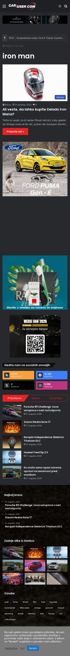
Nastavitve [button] (11, 648)
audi (6, 602)
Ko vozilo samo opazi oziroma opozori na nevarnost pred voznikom (42, 471)
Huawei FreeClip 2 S (36, 452)
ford (43, 602)
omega (37, 607)
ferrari (25, 602)
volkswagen (10, 619)
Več (22, 648)
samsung (8, 613)
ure (60, 613)
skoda (20, 613)
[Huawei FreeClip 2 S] (12, 457)
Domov (9, 45)
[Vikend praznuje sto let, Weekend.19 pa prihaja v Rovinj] (13, 579)
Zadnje (35, 398)
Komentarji (55, 398)
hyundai (53, 602)
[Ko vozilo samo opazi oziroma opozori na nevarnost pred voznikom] (12, 472)
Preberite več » (15, 131)
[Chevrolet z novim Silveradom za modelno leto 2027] (35, 579)
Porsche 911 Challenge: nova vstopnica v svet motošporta (42, 408)
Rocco (8, 104)
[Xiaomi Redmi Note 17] (12, 426)
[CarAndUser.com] (22, 6)
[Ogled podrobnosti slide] (35, 20)
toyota (51, 613)
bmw (15, 602)
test (42, 613)
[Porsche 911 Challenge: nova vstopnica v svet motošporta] (12, 411)
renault (61, 607)
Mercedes (24, 607)
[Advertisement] (35, 225)
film (34, 602)
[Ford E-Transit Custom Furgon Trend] (57, 565)
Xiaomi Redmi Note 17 (37, 422)
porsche (49, 607)
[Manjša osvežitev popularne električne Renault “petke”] (35, 565)
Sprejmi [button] (33, 648)
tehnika (31, 613)
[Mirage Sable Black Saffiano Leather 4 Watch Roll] (57, 579)
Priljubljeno (14, 398)
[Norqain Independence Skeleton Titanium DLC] (12, 441)
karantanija (9, 607)
